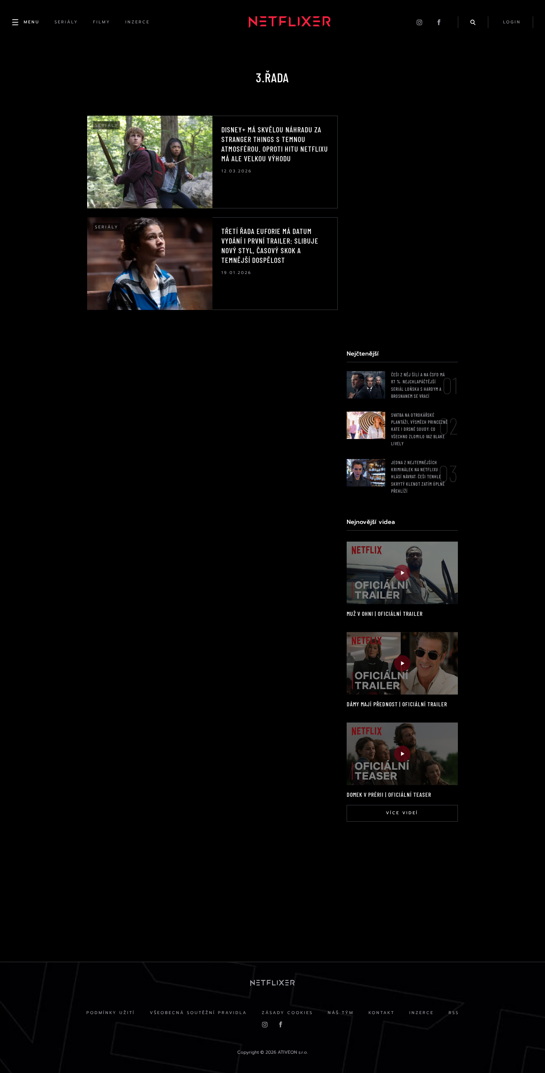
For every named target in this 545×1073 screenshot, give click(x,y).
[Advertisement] (402, 227)
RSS (454, 1013)
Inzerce (421, 1013)
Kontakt (381, 1013)
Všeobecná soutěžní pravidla (198, 1013)
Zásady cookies (287, 1013)
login (512, 22)
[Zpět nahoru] (525, 1053)
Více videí (402, 813)
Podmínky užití (110, 1013)
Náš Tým (341, 1013)
